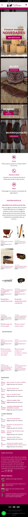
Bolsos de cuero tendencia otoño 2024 (15, 489)
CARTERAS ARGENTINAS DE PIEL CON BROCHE (21, 316)
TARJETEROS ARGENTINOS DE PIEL (6, 316)
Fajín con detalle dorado (7, 266)
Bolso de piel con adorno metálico (7, 242)
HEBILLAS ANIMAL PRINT (21, 266)
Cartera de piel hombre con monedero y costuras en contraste (20, 367)
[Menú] (2, 5)
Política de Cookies (17, 510)
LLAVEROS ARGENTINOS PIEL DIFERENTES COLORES (7, 291)
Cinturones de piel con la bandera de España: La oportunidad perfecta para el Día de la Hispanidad (16, 495)
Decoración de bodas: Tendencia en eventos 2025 (16, 484)
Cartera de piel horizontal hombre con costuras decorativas (6, 367)
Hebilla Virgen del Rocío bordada (7, 341)
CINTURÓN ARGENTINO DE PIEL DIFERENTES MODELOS (21, 291)
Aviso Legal (8, 510)
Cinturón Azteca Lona (20, 241)
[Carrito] (26, 5)
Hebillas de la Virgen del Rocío (14, 479)
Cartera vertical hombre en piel (21, 341)
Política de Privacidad (14, 511)
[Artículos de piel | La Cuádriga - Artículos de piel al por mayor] (14, 5)
